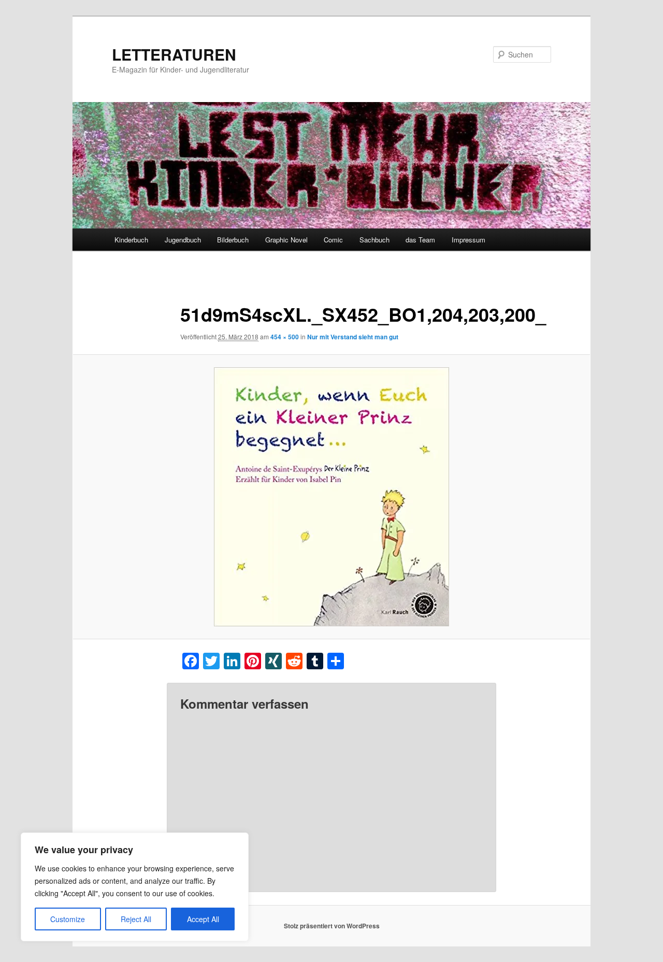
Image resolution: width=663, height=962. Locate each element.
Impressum (468, 240)
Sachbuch (374, 240)
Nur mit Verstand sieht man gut (352, 336)
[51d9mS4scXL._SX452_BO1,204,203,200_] (331, 496)
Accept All (203, 919)
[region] (135, 886)
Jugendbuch (183, 240)
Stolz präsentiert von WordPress (332, 925)
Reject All (136, 919)
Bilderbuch (233, 240)
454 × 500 (284, 336)
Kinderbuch (131, 240)
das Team (420, 240)
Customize (67, 919)
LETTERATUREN (174, 54)
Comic (333, 240)
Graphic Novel (286, 240)
